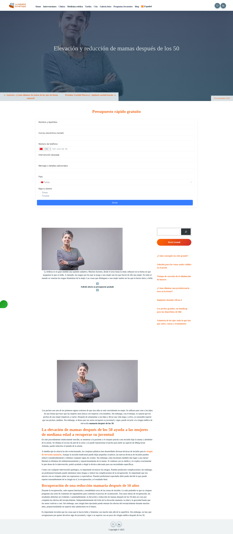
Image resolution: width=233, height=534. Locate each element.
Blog (137, 6)
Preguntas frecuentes (123, 6)
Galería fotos (105, 6)
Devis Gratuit (174, 242)
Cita (96, 6)
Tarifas (88, 6)
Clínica (62, 6)
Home (38, 6)
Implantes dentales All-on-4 (169, 300)
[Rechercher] (186, 231)
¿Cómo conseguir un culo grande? (172, 256)
